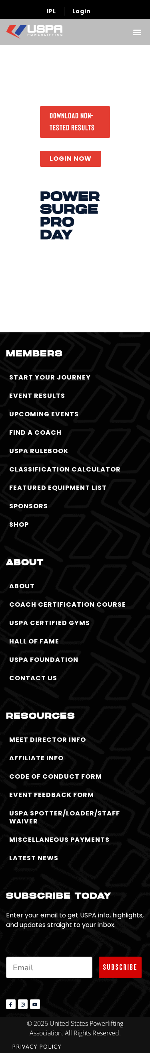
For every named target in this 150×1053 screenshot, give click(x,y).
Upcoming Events (44, 414)
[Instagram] (23, 1004)
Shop (19, 524)
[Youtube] (35, 1004)
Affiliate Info (36, 758)
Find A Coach (35, 432)
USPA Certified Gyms (49, 622)
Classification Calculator (65, 469)
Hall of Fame (34, 641)
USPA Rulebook (38, 451)
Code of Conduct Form (55, 776)
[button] (137, 31)
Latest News (33, 858)
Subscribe (120, 967)
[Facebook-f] (11, 1004)
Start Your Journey (50, 377)
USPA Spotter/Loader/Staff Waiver (64, 817)
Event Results (37, 395)
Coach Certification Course (67, 604)
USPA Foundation (43, 659)
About (22, 586)
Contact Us (33, 678)
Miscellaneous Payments (59, 839)
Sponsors (28, 506)
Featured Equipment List (58, 487)
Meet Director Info (47, 739)
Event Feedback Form (51, 794)
